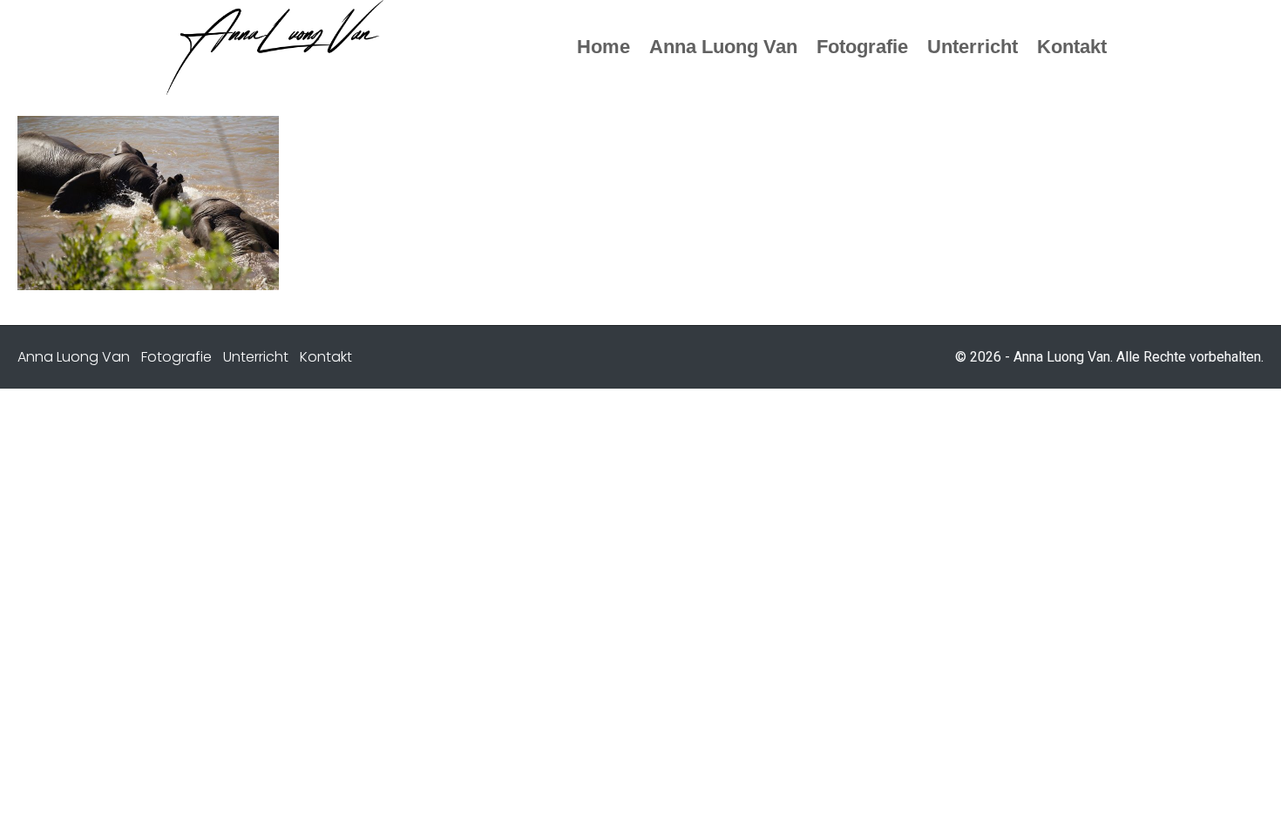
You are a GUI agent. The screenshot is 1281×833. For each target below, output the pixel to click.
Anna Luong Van (73, 357)
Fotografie (176, 357)
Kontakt (326, 357)
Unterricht (255, 357)
